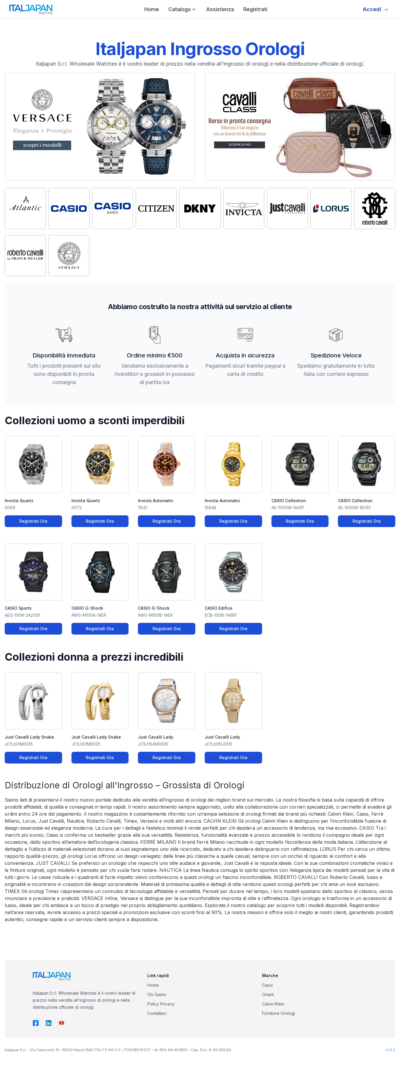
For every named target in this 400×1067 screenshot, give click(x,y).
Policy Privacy (161, 1003)
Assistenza (220, 9)
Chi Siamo (156, 994)
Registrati (255, 9)
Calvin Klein (273, 1003)
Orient (268, 994)
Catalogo (179, 9)
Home (151, 9)
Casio (267, 985)
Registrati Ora (33, 521)
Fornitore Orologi (278, 1013)
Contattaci (157, 1013)
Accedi (372, 9)
